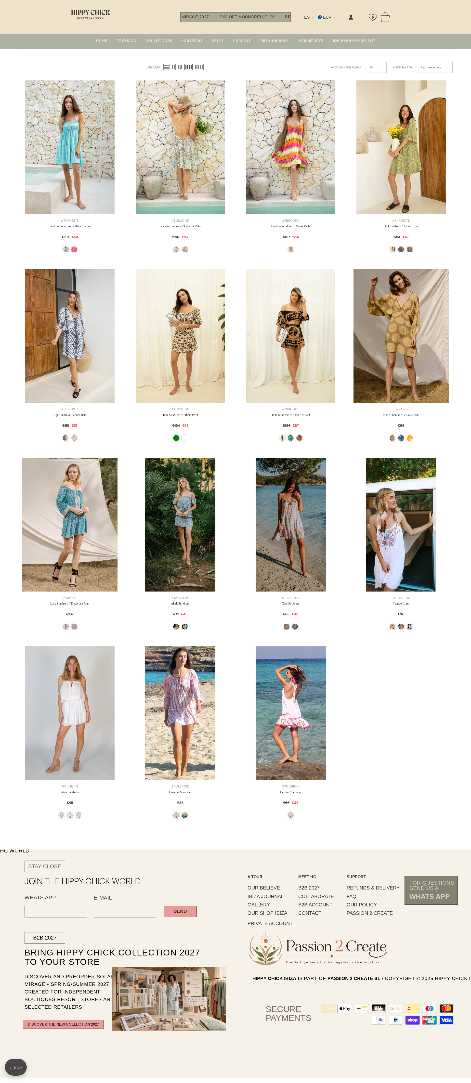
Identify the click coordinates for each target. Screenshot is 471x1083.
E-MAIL (103, 898)
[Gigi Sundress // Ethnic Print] (401, 147)
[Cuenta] (351, 17)
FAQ (351, 896)
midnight (401, 438)
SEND (180, 911)
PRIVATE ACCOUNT (270, 923)
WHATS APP (40, 897)
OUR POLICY (362, 904)
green (176, 249)
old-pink (299, 438)
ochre (392, 438)
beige (74, 438)
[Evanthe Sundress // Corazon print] (180, 147)
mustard (409, 438)
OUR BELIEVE (264, 887)
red (74, 249)
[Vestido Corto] (401, 525)
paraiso (401, 409)
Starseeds (180, 598)
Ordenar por (402, 67)
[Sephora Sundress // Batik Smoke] (69, 147)
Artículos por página (346, 67)
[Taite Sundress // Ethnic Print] (180, 336)
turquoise (65, 249)
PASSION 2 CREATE (370, 913)
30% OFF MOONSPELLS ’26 (247, 17)
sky (65, 626)
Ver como (153, 67)
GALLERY (259, 904)
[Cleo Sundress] (290, 525)
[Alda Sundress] (69, 713)
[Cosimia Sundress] (180, 713)
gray (401, 626)
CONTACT (309, 913)
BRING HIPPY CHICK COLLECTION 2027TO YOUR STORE (102, 957)
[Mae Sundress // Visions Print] (401, 336)
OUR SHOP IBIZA (267, 913)
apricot (176, 815)
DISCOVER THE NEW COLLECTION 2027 (63, 1024)
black (401, 249)
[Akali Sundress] (180, 525)
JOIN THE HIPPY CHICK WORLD (83, 881)
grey (184, 626)
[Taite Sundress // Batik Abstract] (290, 336)
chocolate (409, 249)
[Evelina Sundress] (290, 713)
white (409, 626)
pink (184, 249)
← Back (15, 1067)
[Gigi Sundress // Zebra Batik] (69, 336)
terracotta (184, 438)
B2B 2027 (45, 938)
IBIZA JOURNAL (266, 896)
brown (282, 438)
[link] (301, 21)
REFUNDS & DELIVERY (373, 887)
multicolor (290, 249)
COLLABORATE (316, 896)
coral (74, 626)
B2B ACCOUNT (315, 904)
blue (61, 815)
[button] (166, 67)
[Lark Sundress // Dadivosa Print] (69, 525)
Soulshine (401, 598)
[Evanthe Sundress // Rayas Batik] (290, 147)
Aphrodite (69, 220)
